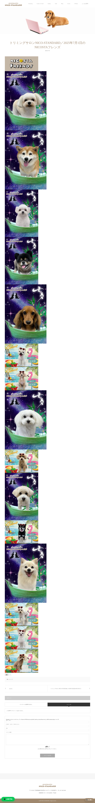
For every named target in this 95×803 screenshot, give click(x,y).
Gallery (49, 3)
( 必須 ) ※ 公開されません (12, 724)
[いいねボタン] (7, 675)
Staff (56, 3)
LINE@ (76, 3)
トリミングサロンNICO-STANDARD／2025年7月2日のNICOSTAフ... (66, 688)
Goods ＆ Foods (40, 3)
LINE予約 (8, 799)
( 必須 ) (8, 720)
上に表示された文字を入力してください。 (47, 748)
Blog (62, 3)
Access (68, 3)
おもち (10, 688)
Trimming (30, 3)
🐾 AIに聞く (89, 799)
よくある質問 (85, 3)
